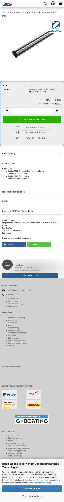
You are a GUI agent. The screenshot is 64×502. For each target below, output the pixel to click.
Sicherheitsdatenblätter (17, 343)
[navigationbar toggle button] (60, 3)
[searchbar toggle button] (45, 3)
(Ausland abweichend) (37, 92)
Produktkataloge (15, 456)
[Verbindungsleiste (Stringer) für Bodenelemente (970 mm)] (32, 42)
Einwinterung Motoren (17, 451)
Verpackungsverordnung (18, 340)
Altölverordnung (14, 335)
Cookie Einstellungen (16, 304)
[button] (7, 110)
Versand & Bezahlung (16, 318)
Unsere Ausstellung (16, 443)
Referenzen (12, 441)
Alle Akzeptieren (32, 488)
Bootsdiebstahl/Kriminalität (19, 448)
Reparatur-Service (15, 453)
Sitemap (11, 346)
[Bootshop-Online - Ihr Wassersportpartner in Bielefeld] (6, 3)
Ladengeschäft (14, 436)
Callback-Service (14, 299)
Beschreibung (8, 153)
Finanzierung (13, 328)
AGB (10, 325)
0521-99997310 (12, 295)
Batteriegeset (13, 338)
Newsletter (12, 323)
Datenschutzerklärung (41, 483)
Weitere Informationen (32, 496)
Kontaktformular (15, 301)
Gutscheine (12, 320)
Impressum (12, 306)
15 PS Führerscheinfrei (17, 446)
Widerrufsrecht (14, 330)
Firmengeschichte (15, 438)
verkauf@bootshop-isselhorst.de (19, 290)
